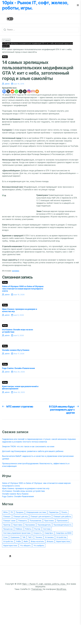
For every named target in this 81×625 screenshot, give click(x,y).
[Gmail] (33, 91)
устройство (8, 541)
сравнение (15, 537)
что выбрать (39, 545)
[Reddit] (12, 91)
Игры (5, 57)
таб (23, 537)
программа (30, 525)
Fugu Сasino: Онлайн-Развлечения (18, 368)
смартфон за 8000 (64, 533)
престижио (49, 520)
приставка (17, 525)
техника (38, 537)
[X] (8, 91)
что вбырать (25, 545)
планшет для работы (62, 516)
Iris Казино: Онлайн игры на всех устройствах (23, 491)
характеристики (10, 545)
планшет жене (9, 520)
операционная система (36, 512)
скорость (37, 533)
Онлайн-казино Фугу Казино (15, 350)
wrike (5, 512)
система (47, 529)
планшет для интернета (41, 516)
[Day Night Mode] (7, 18)
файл (26, 541)
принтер (6, 525)
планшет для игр (21, 516)
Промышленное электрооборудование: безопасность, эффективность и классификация (35, 464)
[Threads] (20, 91)
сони (5, 537)
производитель (44, 525)
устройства (61, 537)
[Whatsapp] (16, 91)
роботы (28, 529)
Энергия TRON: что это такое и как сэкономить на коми (28, 446)
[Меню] (78, 5)
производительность (63, 525)
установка (49, 537)
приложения (62, 520)
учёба (18, 541)
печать (64, 512)
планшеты (22, 520)
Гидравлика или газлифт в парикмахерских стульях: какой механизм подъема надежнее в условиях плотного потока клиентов (39, 440)
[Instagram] (29, 91)
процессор (8, 529)
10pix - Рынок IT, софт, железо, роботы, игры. (35, 5)
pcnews (15, 271)
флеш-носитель (37, 541)
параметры (54, 512)
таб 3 (30, 537)
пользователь (35, 520)
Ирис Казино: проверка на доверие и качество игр (25, 488)
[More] (37, 91)
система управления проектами (17, 533)
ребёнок (19, 529)
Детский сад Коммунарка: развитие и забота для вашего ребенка (32, 451)
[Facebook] (4, 91)
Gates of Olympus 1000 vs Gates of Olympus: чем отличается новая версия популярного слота (23, 288)
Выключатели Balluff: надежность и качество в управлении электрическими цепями (38, 457)
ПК (12, 512)
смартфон (49, 533)
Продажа (19, 512)
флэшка (50, 541)
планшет (7, 516)
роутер (37, 529)
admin (7, 84)
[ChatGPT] (25, 91)
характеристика (63, 541)
